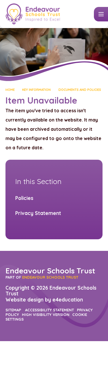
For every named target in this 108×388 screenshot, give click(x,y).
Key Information (36, 89)
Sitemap (13, 310)
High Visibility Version (45, 314)
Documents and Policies (79, 89)
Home (10, 89)
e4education (67, 300)
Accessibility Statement (49, 310)
